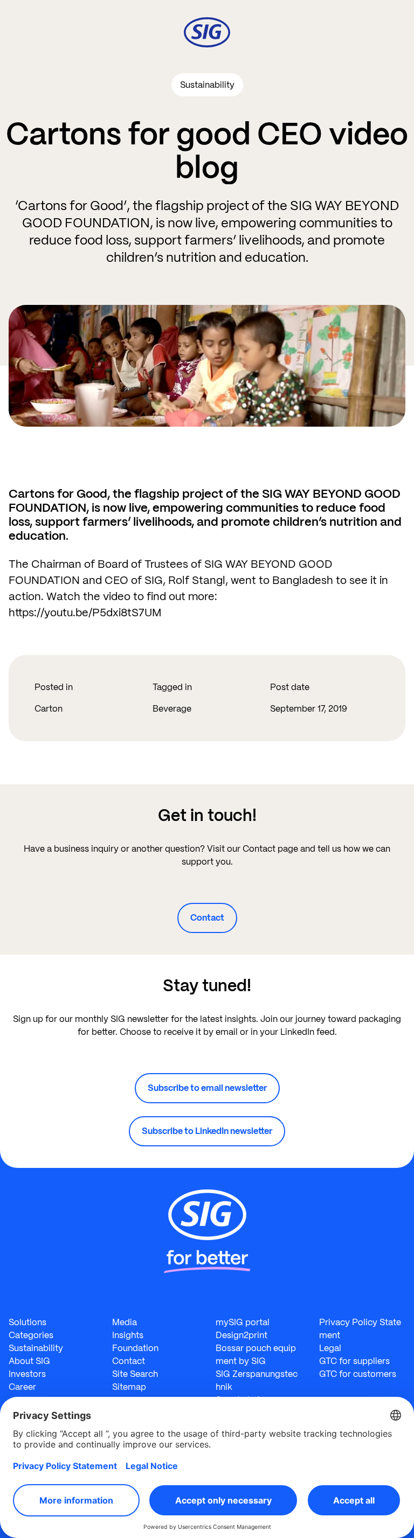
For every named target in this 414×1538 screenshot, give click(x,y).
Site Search (135, 1374)
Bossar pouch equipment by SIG (256, 1354)
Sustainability (36, 1348)
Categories (31, 1335)
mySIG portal (243, 1322)
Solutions (27, 1322)
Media (124, 1322)
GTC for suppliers (354, 1361)
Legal (330, 1348)
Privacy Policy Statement (360, 1329)
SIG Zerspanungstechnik (257, 1380)
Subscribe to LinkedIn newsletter (207, 1131)
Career (22, 1387)
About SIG (29, 1361)
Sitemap (129, 1387)
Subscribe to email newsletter (207, 1088)
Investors (27, 1374)
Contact (207, 917)
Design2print (241, 1335)
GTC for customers (357, 1374)
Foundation (135, 1348)
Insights (127, 1335)
